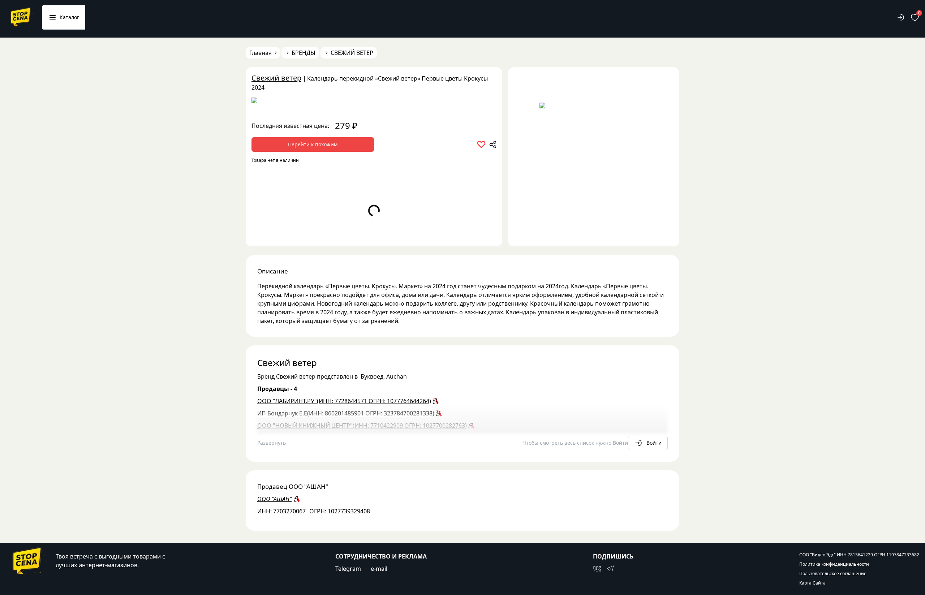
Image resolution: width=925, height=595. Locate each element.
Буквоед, (373, 376)
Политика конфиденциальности (834, 564)
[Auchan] (373, 103)
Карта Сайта (812, 583)
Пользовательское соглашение (832, 574)
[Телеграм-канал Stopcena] (610, 568)
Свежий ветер (276, 78)
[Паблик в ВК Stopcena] (597, 568)
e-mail (379, 569)
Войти (654, 442)
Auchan (396, 376)
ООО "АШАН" (274, 499)
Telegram (348, 569)
